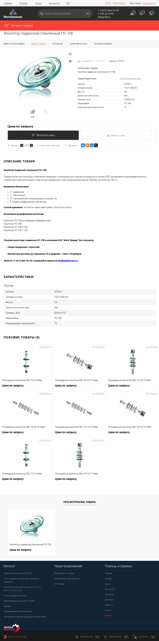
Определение (148, 3)
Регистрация (119, 3)
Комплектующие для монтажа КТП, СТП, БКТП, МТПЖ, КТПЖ (22, 589)
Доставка (109, 600)
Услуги (108, 610)
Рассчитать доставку (50, 145)
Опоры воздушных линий (15, 595)
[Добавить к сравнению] (70, 61)
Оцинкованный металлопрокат (18, 611)
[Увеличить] (39, 76)
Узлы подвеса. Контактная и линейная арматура (21, 580)
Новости (109, 605)
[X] (96, 145)
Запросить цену (45, 135)
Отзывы (24, 3)
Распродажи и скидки (64, 573)
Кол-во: (14, 145)
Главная (8, 3)
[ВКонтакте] (83, 145)
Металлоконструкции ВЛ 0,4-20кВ (19, 601)
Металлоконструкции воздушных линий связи (25, 617)
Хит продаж (59, 584)
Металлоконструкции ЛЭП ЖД (18, 573)
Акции (38, 3)
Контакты (109, 594)
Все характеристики (130, 78)
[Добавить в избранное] (70, 54)
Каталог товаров (21, 25)
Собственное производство (67, 578)
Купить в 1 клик (118, 135)
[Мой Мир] (91, 145)
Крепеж (7, 606)
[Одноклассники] (87, 145)
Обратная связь (17, 637)
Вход (107, 3)
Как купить (54, 3)
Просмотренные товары (79, 502)
